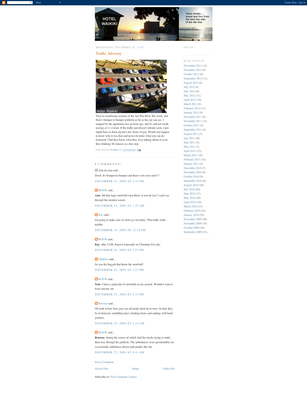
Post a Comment (104, 362)
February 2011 (192, 159)
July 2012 (189, 87)
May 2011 (189, 146)
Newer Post (101, 368)
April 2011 (190, 151)
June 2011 (189, 142)
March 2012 (190, 104)
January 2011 (191, 163)
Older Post (169, 368)
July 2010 (189, 189)
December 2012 (193, 65)
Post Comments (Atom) (123, 377)
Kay (100, 214)
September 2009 (193, 232)
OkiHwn (103, 259)
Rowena (102, 303)
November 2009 (193, 223)
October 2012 (191, 74)
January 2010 (191, 215)
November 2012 (193, 70)
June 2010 (189, 193)
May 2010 (189, 198)
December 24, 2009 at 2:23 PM (119, 250)
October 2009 (191, 227)
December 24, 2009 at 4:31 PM (119, 294)
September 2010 (193, 181)
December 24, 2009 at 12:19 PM (120, 230)
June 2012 (189, 91)
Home (135, 368)
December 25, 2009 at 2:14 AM (119, 323)
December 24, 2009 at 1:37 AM (119, 205)
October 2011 (191, 125)
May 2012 (189, 95)
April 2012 (190, 99)
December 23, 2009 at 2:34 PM (119, 181)
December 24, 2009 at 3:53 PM (119, 270)
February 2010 (192, 210)
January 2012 (191, 112)
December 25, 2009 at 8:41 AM (119, 352)
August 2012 (191, 82)
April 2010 (190, 202)
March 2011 (190, 155)
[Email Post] (138, 150)
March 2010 (190, 206)
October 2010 (191, 176)
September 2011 (193, 129)
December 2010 (193, 168)
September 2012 (193, 78)
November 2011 (193, 121)
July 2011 (189, 138)
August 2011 (191, 134)
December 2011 (193, 117)
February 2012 (192, 108)
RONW (102, 190)
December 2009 (193, 219)
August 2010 (191, 185)
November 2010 (193, 172)
